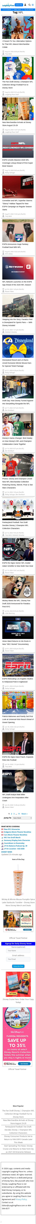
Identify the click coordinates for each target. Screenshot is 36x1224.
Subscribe (19, 5)
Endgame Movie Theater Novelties (17, 832)
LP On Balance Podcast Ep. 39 (15, 846)
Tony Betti (8, 54)
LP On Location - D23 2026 (14, 849)
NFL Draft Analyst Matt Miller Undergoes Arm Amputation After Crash (15, 798)
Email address (18, 955)
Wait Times (17, 9)
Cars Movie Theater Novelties (15, 835)
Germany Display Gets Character (17, 840)
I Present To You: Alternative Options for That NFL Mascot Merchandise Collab (17, 44)
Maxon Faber (9, 291)
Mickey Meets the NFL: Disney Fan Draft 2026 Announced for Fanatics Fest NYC (16, 604)
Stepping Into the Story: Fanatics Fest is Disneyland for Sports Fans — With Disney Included (17, 322)
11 (19, 814)
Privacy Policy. (21, 1199)
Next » (25, 814)
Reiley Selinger (10, 173)
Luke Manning (10, 613)
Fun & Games (7, 9)
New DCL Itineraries (12, 829)
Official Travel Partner (18, 938)
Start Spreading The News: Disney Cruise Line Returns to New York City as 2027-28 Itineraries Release (18, 1149)
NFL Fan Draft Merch (12, 837)
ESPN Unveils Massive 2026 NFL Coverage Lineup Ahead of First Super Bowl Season (17, 163)
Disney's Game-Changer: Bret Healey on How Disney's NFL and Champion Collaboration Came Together (17, 441)
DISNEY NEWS (6, 852)
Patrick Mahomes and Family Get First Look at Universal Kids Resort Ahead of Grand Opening (18, 719)
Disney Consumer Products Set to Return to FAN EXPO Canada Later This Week (18, 1139)
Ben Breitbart (9, 410)
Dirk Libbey (9, 254)
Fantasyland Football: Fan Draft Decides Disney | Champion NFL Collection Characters (15, 525)
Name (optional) (18, 947)
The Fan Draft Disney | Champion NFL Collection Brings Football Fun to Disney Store (17, 85)
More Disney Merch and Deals (18, 905)
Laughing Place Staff (12, 94)
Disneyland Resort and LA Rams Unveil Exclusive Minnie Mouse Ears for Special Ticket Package (16, 363)
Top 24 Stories (28, 9)
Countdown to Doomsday (14, 843)
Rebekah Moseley (11, 332)
